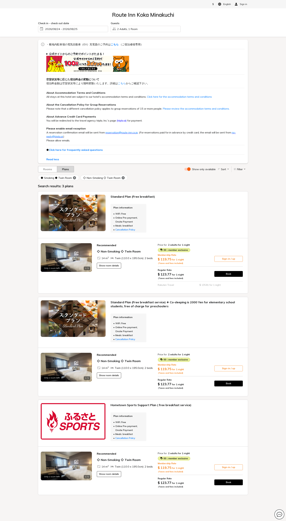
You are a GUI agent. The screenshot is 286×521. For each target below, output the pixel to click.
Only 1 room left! (52, 268)
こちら (122, 83)
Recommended (106, 245)
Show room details (109, 265)
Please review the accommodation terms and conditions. (196, 108)
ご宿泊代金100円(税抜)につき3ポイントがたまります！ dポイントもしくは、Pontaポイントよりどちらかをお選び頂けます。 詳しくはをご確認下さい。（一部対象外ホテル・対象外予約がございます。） (144, 62)
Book (228, 273)
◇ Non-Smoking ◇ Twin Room (101, 177)
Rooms (47, 169)
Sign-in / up (228, 258)
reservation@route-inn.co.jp (121, 132)
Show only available (204, 169)
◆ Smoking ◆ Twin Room (56, 177)
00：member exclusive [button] (175, 250)
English (227, 4)
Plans (65, 169)
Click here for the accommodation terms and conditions (179, 96)
